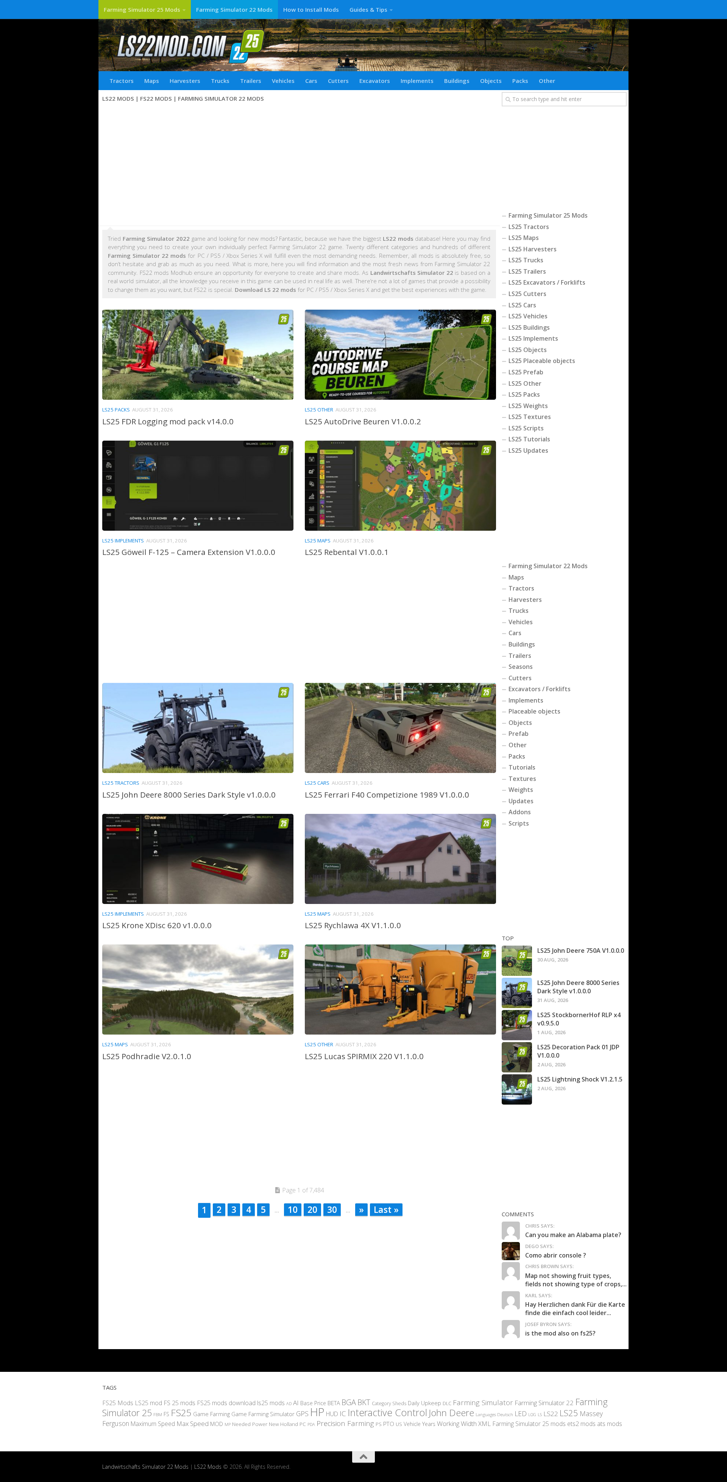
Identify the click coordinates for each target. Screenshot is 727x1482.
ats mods (609, 1423)
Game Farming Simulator (263, 1414)
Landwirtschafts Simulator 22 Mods (145, 1466)
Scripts (519, 823)
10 (293, 1209)
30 (332, 1209)
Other (547, 80)
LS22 (550, 1413)
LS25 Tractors (120, 782)
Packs (520, 80)
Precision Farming (345, 1423)
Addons (520, 812)
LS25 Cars (317, 782)
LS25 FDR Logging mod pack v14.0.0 (168, 421)
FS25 (181, 1412)
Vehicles (283, 80)
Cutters (338, 80)
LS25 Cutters (527, 294)
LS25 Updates (528, 450)
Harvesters (185, 80)
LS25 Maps (318, 540)
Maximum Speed (153, 1423)
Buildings (457, 80)
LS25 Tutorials (529, 439)
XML (484, 1423)
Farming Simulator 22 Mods (234, 9)
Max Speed (192, 1423)
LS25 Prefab (526, 372)
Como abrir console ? (555, 1255)
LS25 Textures (530, 417)
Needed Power (249, 1423)
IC (343, 1413)
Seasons (521, 666)
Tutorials (522, 767)
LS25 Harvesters (533, 249)
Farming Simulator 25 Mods (142, 9)
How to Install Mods (311, 9)
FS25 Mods (117, 1402)
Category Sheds (389, 1403)
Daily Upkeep (424, 1402)
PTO (388, 1423)
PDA (311, 1424)
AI (296, 1402)
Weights (521, 789)
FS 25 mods (179, 1402)
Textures (522, 779)
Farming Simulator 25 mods (529, 1423)
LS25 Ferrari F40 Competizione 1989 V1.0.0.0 (387, 794)
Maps (151, 80)
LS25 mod (148, 1402)
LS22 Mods (208, 1466)
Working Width (457, 1423)
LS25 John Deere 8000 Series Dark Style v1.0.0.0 (189, 794)
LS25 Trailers (527, 271)
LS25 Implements (123, 540)
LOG (532, 1414)
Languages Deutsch (494, 1414)
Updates (521, 801)
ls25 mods (271, 1402)
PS (379, 1423)
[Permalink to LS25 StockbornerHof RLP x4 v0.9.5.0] (517, 1025)
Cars (311, 80)
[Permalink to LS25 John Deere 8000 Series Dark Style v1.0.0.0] (517, 993)
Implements (417, 80)
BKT (363, 1402)
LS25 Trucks (526, 260)
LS (540, 1414)
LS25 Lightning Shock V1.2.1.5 (579, 1079)
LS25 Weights (528, 406)
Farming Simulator (483, 1402)
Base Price (313, 1402)
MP (228, 1424)
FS (166, 1414)
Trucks (220, 80)
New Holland (283, 1423)
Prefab (519, 733)
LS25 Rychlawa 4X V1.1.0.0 (353, 925)
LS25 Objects (528, 350)
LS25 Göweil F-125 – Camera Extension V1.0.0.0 (188, 552)
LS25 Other (319, 409)
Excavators (374, 80)
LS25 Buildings (529, 327)
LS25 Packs (116, 409)
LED (521, 1413)
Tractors (121, 80)
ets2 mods (581, 1423)
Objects (491, 80)
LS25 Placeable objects (542, 361)
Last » (386, 1209)
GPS (302, 1413)
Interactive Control (387, 1412)
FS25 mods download (226, 1402)
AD (289, 1403)
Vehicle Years (419, 1423)
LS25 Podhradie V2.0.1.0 (146, 1056)
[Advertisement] (299, 165)
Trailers (250, 80)
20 (312, 1209)
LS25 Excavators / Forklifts (547, 282)
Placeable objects (534, 711)
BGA (349, 1402)
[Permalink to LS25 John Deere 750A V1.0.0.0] (517, 961)
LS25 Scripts (526, 428)
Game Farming (211, 1414)
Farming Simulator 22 (544, 1402)
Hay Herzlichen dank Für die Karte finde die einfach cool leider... (575, 1308)
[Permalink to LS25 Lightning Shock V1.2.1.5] (517, 1089)
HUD (332, 1414)
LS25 (569, 1412)
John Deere (451, 1412)
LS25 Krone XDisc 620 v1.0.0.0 (157, 925)
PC (303, 1423)
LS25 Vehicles (528, 316)
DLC (447, 1402)
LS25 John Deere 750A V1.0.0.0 (580, 950)
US (399, 1423)
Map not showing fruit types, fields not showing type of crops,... (576, 1280)
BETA (334, 1402)
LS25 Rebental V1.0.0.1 (346, 552)
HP (317, 1412)
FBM (157, 1414)
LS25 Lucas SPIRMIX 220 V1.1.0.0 (364, 1056)
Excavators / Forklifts (540, 689)
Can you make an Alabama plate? (573, 1235)
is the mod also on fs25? (560, 1333)
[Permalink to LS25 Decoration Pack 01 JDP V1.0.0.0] (517, 1057)
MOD (216, 1423)
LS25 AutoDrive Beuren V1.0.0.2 (363, 421)
